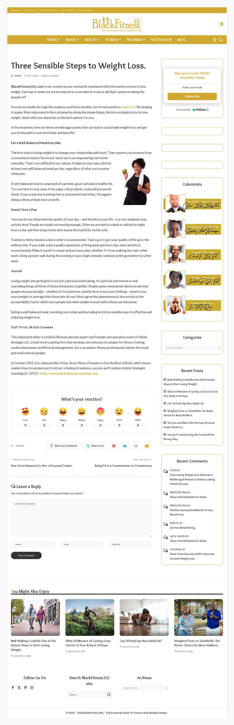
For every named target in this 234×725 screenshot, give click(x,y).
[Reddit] (135, 445)
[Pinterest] (113, 445)
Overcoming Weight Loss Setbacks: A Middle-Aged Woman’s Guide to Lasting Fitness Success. (192, 479)
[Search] (221, 39)
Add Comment (51, 76)
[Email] (146, 445)
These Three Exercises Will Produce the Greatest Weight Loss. (192, 556)
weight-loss (128, 107)
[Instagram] (32, 687)
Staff (18, 76)
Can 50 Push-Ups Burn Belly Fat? (185, 403)
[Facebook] (13, 687)
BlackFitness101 (93, 712)
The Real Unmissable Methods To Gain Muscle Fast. (191, 512)
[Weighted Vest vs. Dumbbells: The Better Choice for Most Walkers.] (198, 617)
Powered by (183, 109)
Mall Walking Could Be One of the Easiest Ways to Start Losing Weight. (33, 645)
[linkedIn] (124, 445)
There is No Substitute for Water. (188, 497)
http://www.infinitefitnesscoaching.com (69, 373)
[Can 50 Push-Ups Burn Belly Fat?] (144, 617)
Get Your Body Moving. (183, 527)
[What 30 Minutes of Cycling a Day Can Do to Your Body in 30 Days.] (89, 617)
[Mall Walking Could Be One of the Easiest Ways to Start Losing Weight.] (35, 617)
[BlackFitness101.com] (117, 24)
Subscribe (192, 96)
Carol (173, 470)
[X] (19, 687)
